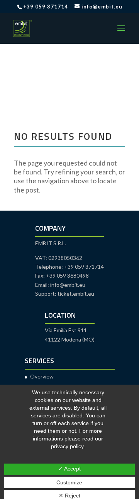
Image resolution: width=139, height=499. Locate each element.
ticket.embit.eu (76, 293)
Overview (42, 376)
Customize (69, 482)
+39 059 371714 (45, 6)
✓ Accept (69, 469)
